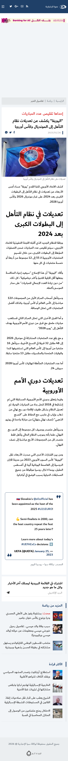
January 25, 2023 (43, 553)
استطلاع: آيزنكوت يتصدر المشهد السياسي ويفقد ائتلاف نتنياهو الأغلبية (26, 674)
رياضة (49, 101)
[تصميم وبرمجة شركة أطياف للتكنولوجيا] (34, 753)
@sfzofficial (41, 499)
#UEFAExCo (28, 544)
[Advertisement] (34, 62)
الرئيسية (60, 101)
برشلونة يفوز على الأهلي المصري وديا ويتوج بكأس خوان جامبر (28, 615)
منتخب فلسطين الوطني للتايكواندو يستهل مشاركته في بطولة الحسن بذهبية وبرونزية (26, 645)
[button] (2, 6)
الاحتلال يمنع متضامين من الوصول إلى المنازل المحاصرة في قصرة (29, 713)
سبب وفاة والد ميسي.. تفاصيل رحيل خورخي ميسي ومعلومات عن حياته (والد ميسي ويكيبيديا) (28, 631)
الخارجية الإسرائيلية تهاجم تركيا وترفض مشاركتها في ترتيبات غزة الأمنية (29, 687)
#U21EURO (45, 509)
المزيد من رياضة (52, 605)
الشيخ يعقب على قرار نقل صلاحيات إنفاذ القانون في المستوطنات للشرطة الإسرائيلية (27, 700)
